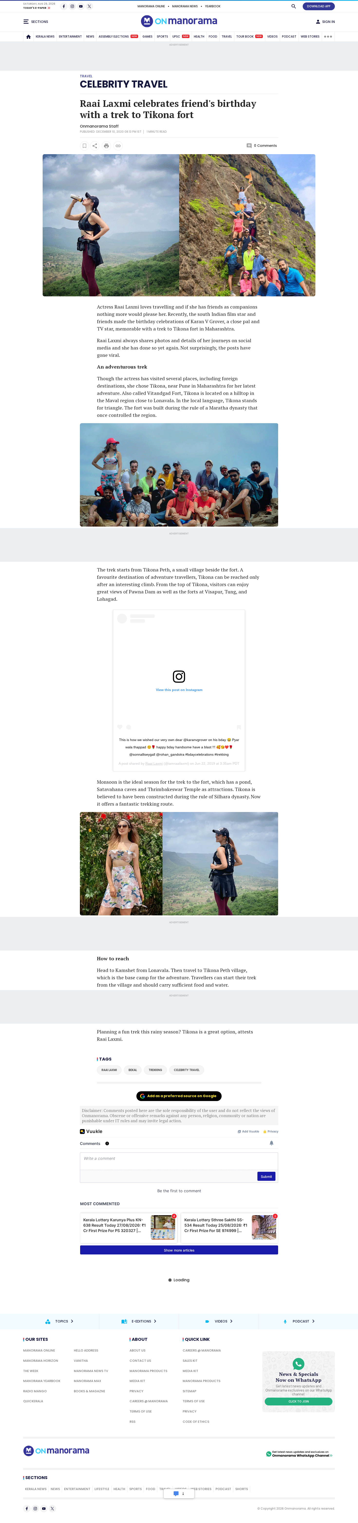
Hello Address (86, 1350)
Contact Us (140, 1360)
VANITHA (81, 1360)
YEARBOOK (212, 6)
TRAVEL (227, 36)
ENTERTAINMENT (70, 36)
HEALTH (199, 36)
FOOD (213, 36)
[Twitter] (89, 6)
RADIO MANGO (35, 1391)
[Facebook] (63, 6)
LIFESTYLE (101, 1489)
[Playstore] (214, 1454)
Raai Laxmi (154, 763)
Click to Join (299, 1401)
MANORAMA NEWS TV (91, 1371)
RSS (132, 1421)
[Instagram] (72, 6)
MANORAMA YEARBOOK (41, 1381)
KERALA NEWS (45, 36)
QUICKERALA (33, 1401)
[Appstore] (248, 1454)
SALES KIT (190, 1360)
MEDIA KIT (137, 1381)
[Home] (28, 36)
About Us (137, 1350)
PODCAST (289, 36)
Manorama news (185, 6)
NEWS (90, 36)
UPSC (180, 36)
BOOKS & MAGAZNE (89, 1391)
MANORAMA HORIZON (40, 1360)
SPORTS (162, 36)
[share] (94, 145)
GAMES (147, 36)
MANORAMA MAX (87, 1381)
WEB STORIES (310, 36)
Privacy (136, 1391)
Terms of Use (141, 1411)
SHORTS (241, 1489)
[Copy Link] (118, 145)
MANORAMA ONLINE (151, 6)
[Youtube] (81, 6)
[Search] (293, 6)
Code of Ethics (196, 1421)
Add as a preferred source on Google (182, 1095)
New (134, 36)
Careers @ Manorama (149, 1401)
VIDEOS (272, 36)
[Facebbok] (26, 1508)
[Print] (106, 145)
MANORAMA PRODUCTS (148, 1371)
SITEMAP (189, 1391)
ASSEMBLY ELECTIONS (118, 36)
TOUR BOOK (249, 36)
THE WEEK (30, 1371)
